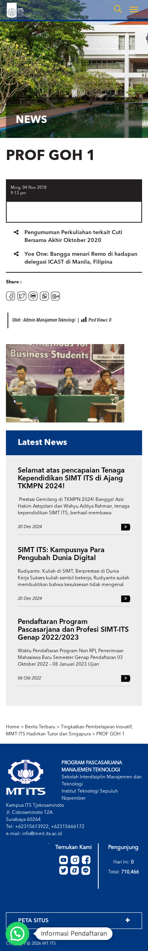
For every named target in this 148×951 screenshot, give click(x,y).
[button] (17, 933)
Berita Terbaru (40, 727)
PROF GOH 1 (110, 734)
